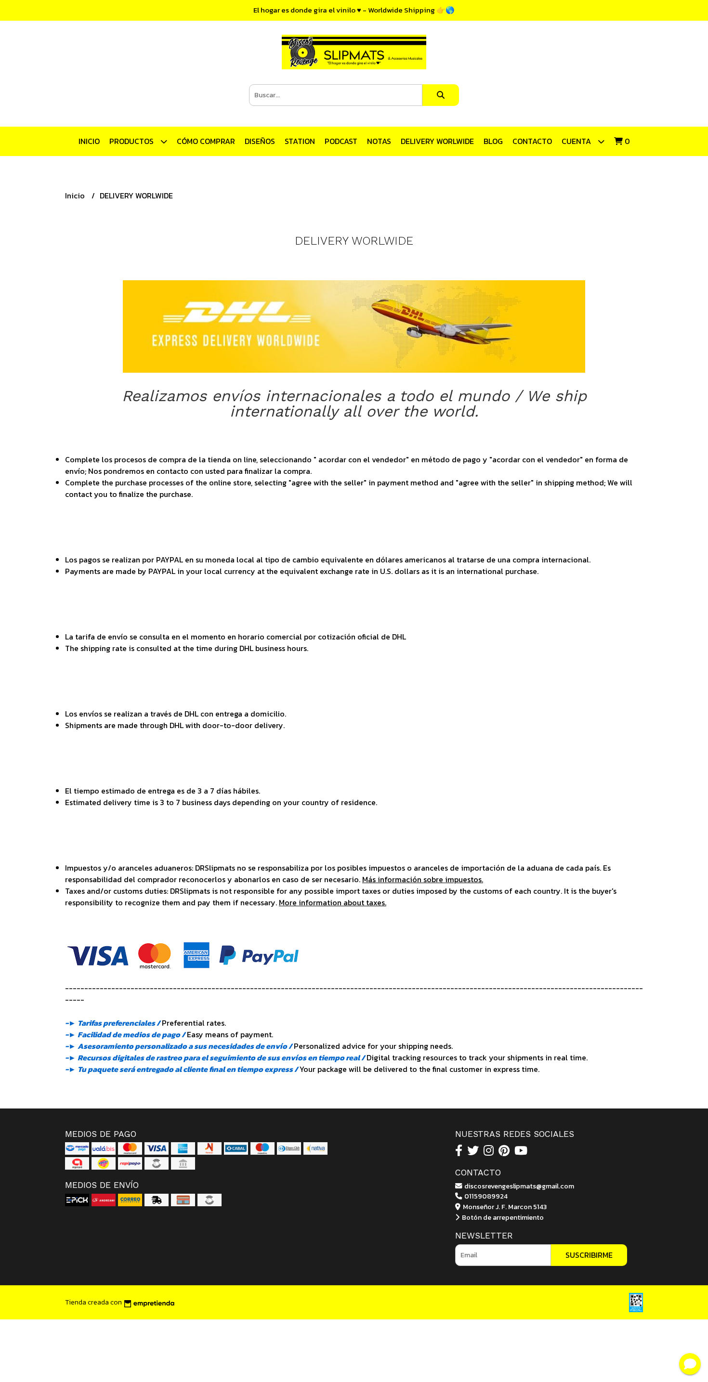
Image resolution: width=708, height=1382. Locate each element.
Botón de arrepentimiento (502, 1217)
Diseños (260, 141)
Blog (493, 141)
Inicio (89, 141)
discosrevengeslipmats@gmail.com (518, 1186)
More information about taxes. (332, 902)
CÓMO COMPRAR (206, 141)
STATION (300, 141)
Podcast (341, 141)
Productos (132, 141)
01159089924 (485, 1196)
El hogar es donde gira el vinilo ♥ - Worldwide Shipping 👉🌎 (354, 9)
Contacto (532, 141)
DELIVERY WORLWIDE (437, 141)
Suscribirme (589, 1255)
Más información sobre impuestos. (422, 879)
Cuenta (577, 141)
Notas (379, 141)
